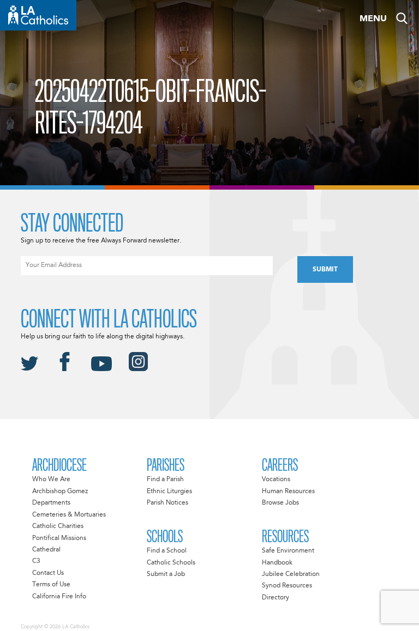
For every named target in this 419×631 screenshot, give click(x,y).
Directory (275, 597)
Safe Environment (288, 551)
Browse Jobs (280, 503)
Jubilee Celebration (291, 574)
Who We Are (51, 479)
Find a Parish (165, 479)
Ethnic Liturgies (169, 491)
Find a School (167, 551)
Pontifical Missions (59, 538)
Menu (373, 19)
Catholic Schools (171, 563)
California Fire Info (59, 596)
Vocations (276, 479)
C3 (36, 561)
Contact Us (48, 573)
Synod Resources (287, 586)
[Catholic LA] (38, 15)
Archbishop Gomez (60, 491)
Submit (325, 269)
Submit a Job (166, 574)
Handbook (277, 563)
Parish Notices (167, 503)
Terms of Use (51, 584)
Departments (51, 503)
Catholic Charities (57, 526)
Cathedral (46, 550)
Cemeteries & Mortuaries (69, 515)
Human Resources (288, 491)
